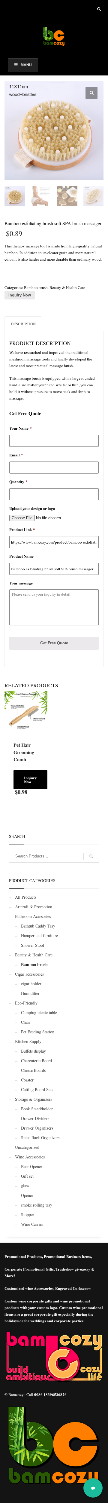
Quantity (18, 481)
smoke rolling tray (36, 1205)
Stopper (27, 1214)
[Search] (91, 856)
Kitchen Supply (28, 1041)
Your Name (20, 428)
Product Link (22, 529)
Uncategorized (27, 1147)
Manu (26, 65)
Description (23, 324)
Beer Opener (31, 1166)
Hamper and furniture (39, 935)
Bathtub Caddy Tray (38, 926)
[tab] (23, 323)
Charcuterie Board (36, 1060)
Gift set (27, 1176)
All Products (25, 897)
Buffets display (33, 1051)
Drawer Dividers (35, 1118)
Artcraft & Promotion (33, 906)
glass (25, 1186)
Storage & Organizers (33, 1099)
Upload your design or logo (32, 508)
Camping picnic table (39, 1012)
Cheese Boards (33, 1070)
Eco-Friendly (26, 1003)
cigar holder (31, 983)
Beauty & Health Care (67, 287)
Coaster (27, 1080)
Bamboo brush (36, 287)
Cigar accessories (29, 974)
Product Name (21, 556)
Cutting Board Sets (37, 1089)
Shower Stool (32, 945)
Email (16, 455)
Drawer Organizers (37, 1128)
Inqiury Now (30, 779)
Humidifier (30, 993)
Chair (25, 1022)
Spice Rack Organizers (40, 1137)
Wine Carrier (32, 1224)
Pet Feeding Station (37, 1032)
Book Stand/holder (37, 1109)
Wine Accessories (30, 1157)
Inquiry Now (19, 295)
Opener (27, 1195)
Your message (21, 583)
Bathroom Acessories (33, 916)
